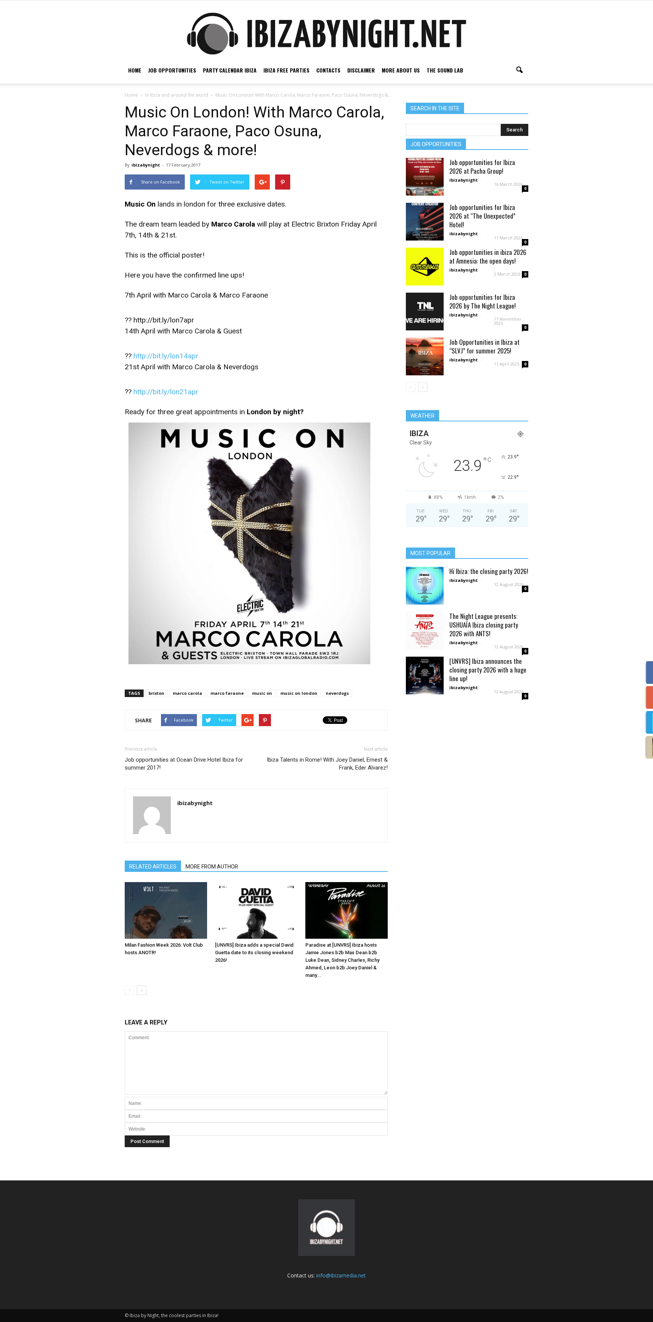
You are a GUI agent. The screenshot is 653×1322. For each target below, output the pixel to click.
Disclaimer (361, 70)
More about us (401, 70)
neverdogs (337, 693)
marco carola (187, 693)
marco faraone (227, 693)
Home (134, 70)
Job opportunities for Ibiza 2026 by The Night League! (482, 301)
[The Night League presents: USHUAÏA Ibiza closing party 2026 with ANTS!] (425, 630)
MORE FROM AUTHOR (212, 867)
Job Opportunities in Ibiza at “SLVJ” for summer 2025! (484, 346)
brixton (156, 693)
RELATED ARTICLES (152, 867)
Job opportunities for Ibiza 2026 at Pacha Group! (482, 166)
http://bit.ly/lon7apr (163, 320)
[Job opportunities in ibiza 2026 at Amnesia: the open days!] (425, 266)
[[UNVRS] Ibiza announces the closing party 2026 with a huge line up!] (425, 675)
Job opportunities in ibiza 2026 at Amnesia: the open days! (487, 256)
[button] (519, 70)
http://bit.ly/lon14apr (165, 356)
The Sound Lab (445, 70)
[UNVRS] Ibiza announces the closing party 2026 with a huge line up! (487, 669)
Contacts (328, 70)
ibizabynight (146, 165)
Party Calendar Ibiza (230, 70)
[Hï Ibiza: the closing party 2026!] (425, 586)
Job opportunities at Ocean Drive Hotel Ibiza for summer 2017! (184, 763)
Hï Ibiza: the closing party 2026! (488, 571)
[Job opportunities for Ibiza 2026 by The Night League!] (425, 311)
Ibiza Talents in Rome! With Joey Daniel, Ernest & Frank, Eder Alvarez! (327, 763)
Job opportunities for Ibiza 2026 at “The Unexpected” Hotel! (482, 215)
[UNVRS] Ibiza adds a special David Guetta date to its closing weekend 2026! (254, 952)
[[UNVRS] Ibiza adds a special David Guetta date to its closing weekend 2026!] (256, 910)
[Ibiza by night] (326, 33)
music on (262, 693)
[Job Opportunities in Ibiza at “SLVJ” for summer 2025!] (425, 356)
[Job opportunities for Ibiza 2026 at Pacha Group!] (425, 177)
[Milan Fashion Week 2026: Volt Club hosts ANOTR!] (166, 910)
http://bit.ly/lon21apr (165, 391)
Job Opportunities (172, 70)
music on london (298, 693)
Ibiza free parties (286, 70)
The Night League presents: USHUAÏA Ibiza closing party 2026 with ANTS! (483, 624)
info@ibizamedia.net (341, 1275)
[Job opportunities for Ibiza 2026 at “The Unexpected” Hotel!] (425, 222)
